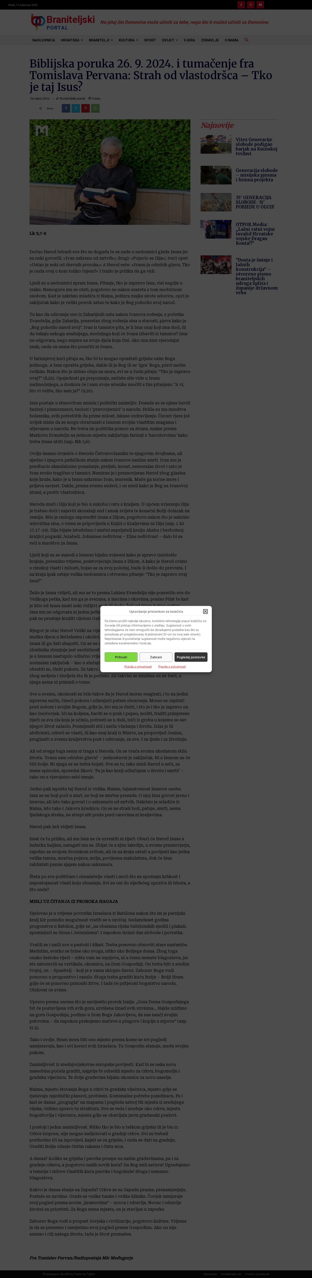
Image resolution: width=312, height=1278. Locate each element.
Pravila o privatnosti (138, 666)
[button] (205, 611)
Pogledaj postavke (191, 657)
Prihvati (121, 657)
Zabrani (156, 657)
